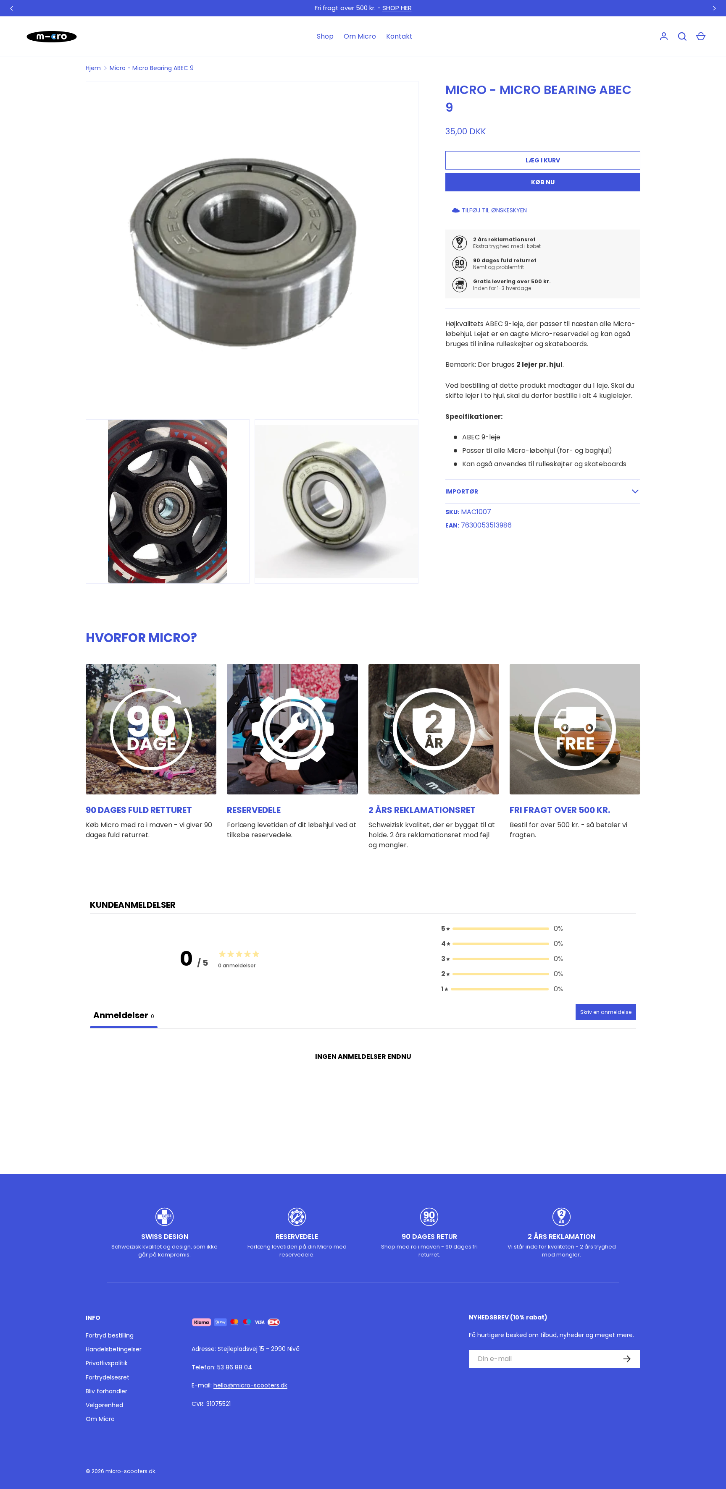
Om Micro (360, 36)
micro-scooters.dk (130, 1471)
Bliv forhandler (106, 1391)
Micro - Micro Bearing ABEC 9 (152, 68)
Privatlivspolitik (107, 1363)
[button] (701, 36)
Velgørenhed (104, 1405)
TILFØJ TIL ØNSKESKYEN (494, 210)
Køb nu (543, 182)
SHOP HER (397, 7)
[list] (255, 335)
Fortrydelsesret (107, 1377)
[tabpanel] (363, 1092)
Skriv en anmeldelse (605, 1012)
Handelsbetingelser (114, 1349)
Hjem (93, 68)
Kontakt (399, 36)
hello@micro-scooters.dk (250, 1385)
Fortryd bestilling (110, 1335)
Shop (325, 36)
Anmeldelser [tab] (123, 1015)
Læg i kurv (543, 160)
